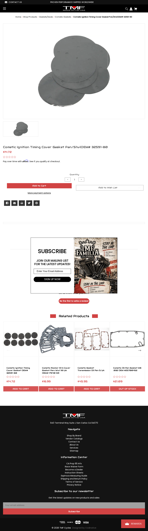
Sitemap (74, 450)
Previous (7, 350)
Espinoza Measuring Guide (74, 475)
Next (140, 350)
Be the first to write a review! (74, 301)
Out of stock (127, 389)
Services (74, 447)
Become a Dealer (74, 469)
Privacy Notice (74, 484)
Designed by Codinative (84, 527)
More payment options (39, 193)
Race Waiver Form (74, 466)
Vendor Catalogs (74, 438)
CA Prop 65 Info (74, 463)
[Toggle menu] (7, 8)
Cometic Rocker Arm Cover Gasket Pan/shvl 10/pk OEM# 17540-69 (56, 370)
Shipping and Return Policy (74, 478)
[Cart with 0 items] (135, 7)
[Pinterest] (36, 203)
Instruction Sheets (74, 472)
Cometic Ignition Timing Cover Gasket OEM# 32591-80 (18, 370)
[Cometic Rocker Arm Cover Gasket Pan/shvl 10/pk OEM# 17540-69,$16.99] (56, 339)
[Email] (14, 203)
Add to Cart (21, 389)
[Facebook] (7, 203)
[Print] (21, 203)
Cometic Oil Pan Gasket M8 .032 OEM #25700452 (127, 369)
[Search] (126, 7)
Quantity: (74, 174)
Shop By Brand (74, 435)
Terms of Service (74, 481)
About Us (74, 444)
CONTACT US (15, 2)
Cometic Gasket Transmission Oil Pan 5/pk (91, 369)
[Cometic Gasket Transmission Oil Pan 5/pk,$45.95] (92, 339)
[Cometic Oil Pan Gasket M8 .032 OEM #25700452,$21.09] (127, 339)
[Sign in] (130, 7)
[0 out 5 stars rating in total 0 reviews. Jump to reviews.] (10, 157)
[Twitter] (29, 203)
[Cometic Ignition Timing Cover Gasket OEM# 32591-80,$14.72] (20, 339)
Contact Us (74, 441)
